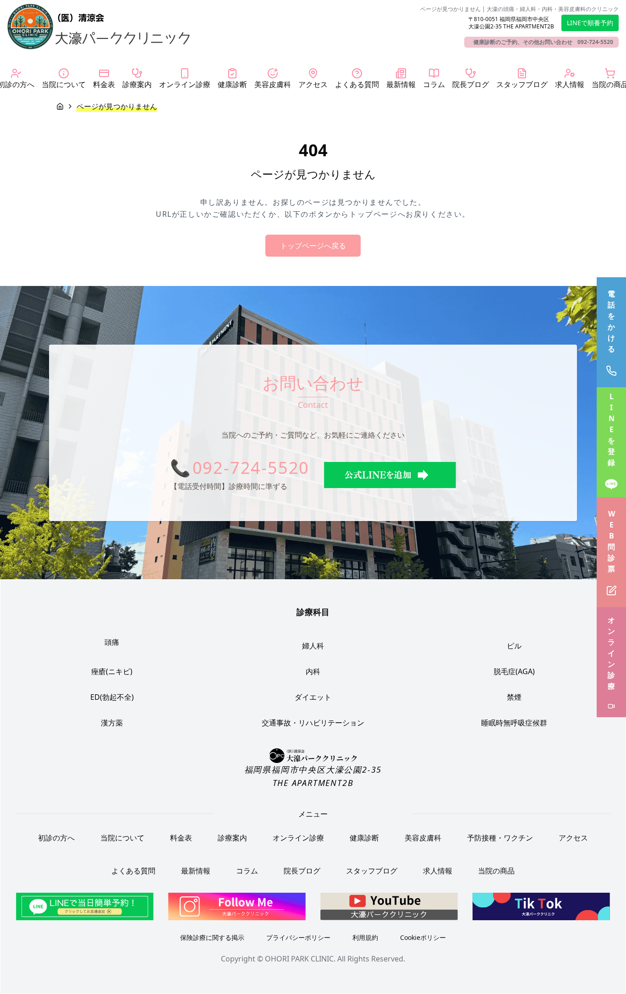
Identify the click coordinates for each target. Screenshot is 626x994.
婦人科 (313, 646)
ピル (514, 646)
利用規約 (365, 937)
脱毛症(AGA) (514, 671)
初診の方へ (56, 838)
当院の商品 (496, 871)
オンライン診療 (298, 838)
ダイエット (313, 697)
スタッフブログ (371, 871)
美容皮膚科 (423, 838)
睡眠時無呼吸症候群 (514, 723)
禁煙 (514, 697)
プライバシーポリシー (298, 937)
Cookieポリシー (423, 937)
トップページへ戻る (313, 246)
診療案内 (232, 838)
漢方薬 (112, 723)
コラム (247, 871)
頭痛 (111, 642)
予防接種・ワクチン (500, 838)
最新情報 (195, 871)
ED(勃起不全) (112, 697)
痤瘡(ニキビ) (111, 671)
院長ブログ (302, 871)
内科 (313, 671)
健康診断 (364, 838)
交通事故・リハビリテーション (313, 723)
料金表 (181, 838)
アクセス (573, 838)
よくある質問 (133, 871)
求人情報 (437, 871)
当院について (122, 838)
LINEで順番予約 (590, 22)
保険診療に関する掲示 (212, 937)
